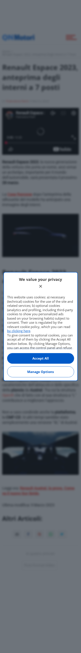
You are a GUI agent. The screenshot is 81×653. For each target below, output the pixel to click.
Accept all (40, 358)
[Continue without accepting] (40, 286)
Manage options (40, 372)
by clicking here (18, 331)
